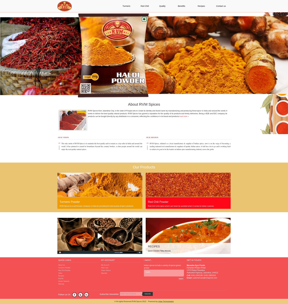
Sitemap (61, 284)
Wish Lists (104, 268)
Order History (106, 270)
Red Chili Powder (64, 270)
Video (60, 273)
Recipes (201, 6)
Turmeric (126, 6)
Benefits (181, 6)
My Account (105, 265)
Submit (181, 279)
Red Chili (145, 6)
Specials (104, 273)
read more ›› (184, 116)
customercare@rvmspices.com (204, 278)
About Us (61, 265)
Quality (162, 6)
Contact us (221, 6)
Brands (60, 278)
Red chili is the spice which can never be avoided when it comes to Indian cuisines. (181, 206)
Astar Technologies (166, 301)
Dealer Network (63, 281)
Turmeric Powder (64, 268)
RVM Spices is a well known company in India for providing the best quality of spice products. (97, 206)
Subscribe (148, 294)
